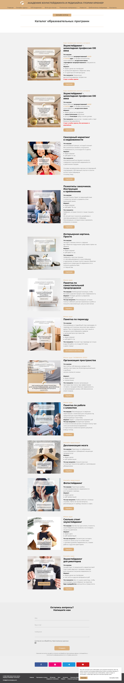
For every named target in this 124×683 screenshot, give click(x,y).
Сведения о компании (52, 679)
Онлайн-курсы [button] (21, 7)
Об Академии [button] (36, 7)
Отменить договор (73, 679)
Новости (83, 7)
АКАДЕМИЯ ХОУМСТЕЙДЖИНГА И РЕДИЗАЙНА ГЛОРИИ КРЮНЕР (66, 3)
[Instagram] (55, 664)
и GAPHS (66, 58)
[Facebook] (41, 664)
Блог (59, 677)
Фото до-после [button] (50, 7)
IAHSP (89, 56)
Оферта (63, 679)
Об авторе (52, 677)
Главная (10, 7)
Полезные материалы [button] (67, 7)
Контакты (113, 7)
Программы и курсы (41, 677)
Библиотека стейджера (98, 7)
